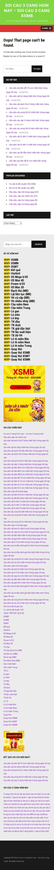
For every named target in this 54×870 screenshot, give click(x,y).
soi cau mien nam (36, 804)
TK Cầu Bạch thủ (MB (12, 650)
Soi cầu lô (24, 811)
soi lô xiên (26, 828)
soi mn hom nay (37, 828)
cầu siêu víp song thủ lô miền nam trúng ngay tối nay (26, 600)
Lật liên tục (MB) (21, 294)
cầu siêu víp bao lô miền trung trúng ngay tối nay (24, 528)
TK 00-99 (16, 335)
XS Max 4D (17, 280)
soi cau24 (12, 804)
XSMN (14, 263)
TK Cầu (6, 647)
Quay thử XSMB (20, 352)
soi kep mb (39, 821)
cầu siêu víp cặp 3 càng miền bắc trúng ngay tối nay (25, 464)
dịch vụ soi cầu (43, 794)
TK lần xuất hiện (21, 332)
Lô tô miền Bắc (20, 339)
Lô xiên (15, 314)
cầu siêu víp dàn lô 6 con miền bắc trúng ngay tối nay (26, 488)
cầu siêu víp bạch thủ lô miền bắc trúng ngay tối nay (25, 461)
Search (38, 244)
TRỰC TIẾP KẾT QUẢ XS (13, 613)
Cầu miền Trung (20, 308)
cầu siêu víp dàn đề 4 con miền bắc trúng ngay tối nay (26, 467)
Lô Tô (5, 701)
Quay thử (16, 349)
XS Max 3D (17, 287)
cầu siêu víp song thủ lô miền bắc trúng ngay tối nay (25, 522)
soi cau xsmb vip (29, 807)
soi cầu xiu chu (16, 818)
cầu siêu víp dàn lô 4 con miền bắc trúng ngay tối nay (26, 484)
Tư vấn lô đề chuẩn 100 (19, 184)
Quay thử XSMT (20, 356)
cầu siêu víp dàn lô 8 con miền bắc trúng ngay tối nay (26, 495)
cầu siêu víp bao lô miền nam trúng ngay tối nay (23, 569)
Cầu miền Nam (20, 304)
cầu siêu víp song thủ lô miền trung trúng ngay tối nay (26, 559)
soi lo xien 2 (16, 828)
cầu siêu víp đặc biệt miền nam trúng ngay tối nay (24, 579)
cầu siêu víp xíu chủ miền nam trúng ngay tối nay (24, 603)
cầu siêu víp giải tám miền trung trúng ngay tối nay (25, 539)
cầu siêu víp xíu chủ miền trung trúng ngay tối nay (24, 562)
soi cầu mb (34, 811)
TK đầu (15, 321)
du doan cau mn (30, 794)
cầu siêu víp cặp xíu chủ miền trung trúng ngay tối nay (26, 532)
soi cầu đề (16, 821)
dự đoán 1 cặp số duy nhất (30, 797)
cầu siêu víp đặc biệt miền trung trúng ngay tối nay (25, 535)
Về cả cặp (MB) (20, 297)
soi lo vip (7, 828)
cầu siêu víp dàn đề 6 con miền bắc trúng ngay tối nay (26, 471)
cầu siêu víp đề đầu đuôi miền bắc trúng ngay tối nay (25, 498)
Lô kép (15, 318)
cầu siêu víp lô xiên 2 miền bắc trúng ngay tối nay (24, 501)
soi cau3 (38, 801)
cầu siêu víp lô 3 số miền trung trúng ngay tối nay (24, 542)
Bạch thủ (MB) (19, 290)
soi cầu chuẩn (14, 811)
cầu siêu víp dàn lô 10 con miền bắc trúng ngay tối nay (26, 481)
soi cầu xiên (28, 818)
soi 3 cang (30, 801)
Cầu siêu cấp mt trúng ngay (21, 204)
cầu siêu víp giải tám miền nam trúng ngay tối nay (24, 583)
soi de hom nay (27, 821)
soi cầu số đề (39, 814)
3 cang (6, 794)
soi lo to (13, 824)
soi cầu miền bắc (16, 814)
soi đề (14, 831)
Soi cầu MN (28, 814)
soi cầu (39, 807)
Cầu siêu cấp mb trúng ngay (21, 192)
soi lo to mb (22, 824)
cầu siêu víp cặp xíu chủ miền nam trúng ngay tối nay (26, 576)
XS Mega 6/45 (19, 277)
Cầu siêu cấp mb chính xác (21, 196)
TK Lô (5, 671)
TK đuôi (16, 325)
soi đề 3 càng (22, 831)
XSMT (14, 266)
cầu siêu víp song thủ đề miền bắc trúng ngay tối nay (25, 512)
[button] (47, 28)
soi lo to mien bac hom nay (38, 824)
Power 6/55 (18, 284)
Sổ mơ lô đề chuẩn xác (19, 188)
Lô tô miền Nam (20, 342)
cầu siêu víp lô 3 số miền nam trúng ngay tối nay (24, 572)
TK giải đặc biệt (20, 328)
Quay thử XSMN (20, 359)
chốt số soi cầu (16, 794)
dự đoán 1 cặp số (10, 797)
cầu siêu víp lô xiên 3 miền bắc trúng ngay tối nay (24, 505)
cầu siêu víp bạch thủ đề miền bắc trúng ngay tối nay (25, 451)
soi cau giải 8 (22, 804)
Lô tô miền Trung (21, 345)
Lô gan (15, 311)
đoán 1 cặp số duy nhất (39, 831)
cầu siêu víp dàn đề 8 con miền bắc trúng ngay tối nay (26, 474)
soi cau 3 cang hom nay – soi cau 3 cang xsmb (27, 10)
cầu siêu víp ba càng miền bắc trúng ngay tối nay (24, 447)
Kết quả (15, 270)
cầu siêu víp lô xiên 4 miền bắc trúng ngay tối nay (24, 508)
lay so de (21, 801)
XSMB (14, 259)
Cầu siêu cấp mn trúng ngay (21, 200)
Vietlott (15, 273)
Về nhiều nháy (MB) (23, 301)
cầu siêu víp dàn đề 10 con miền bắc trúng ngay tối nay (26, 478)
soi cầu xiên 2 (39, 818)
